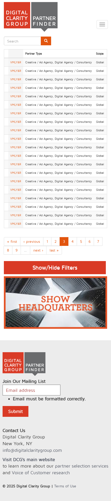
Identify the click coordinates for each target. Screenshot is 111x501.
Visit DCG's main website (29, 459)
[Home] (29, 17)
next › (38, 250)
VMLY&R (15, 62)
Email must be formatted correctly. (49, 398)
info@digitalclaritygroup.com (32, 450)
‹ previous (31, 241)
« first (12, 241)
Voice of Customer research (41, 472)
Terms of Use (65, 486)
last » (54, 250)
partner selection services (81, 466)
